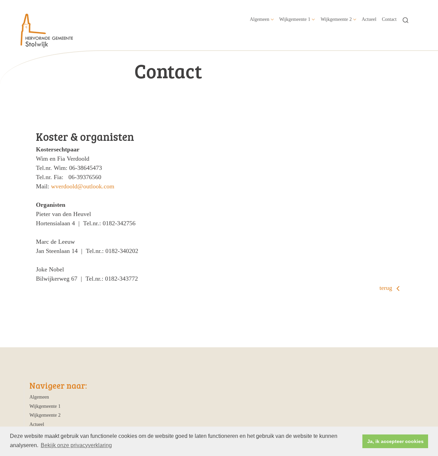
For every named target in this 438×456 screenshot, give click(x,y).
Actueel (369, 19)
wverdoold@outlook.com (82, 186)
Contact (389, 19)
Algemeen (259, 19)
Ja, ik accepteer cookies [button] (395, 441)
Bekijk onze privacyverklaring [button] (76, 445)
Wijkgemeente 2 (336, 19)
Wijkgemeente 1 (294, 19)
